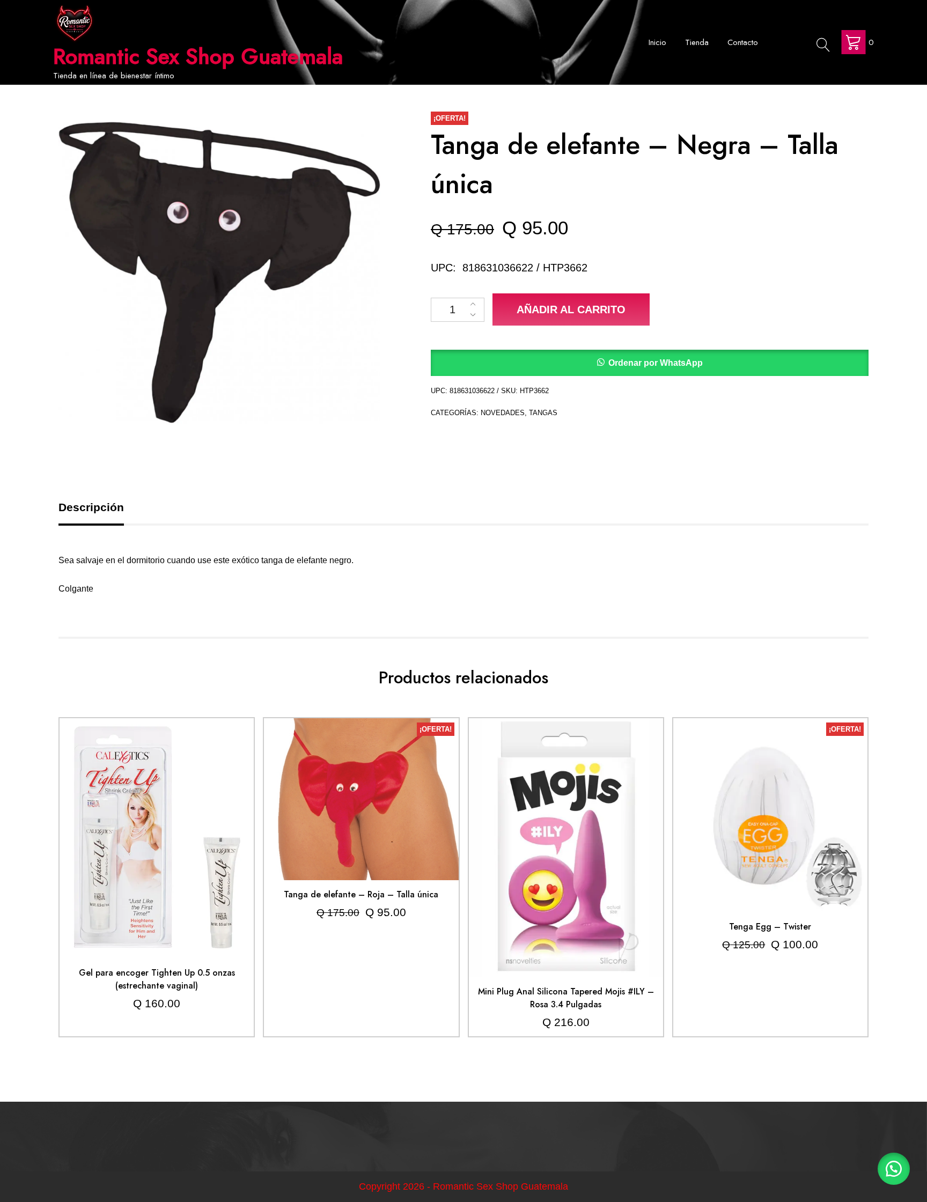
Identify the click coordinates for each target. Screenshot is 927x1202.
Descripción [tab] (91, 507)
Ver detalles (157, 846)
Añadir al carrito (571, 309)
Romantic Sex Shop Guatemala (198, 56)
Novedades (503, 413)
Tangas (543, 413)
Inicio (657, 42)
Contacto (742, 42)
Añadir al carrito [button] (157, 814)
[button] (650, 363)
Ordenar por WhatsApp (655, 362)
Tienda (697, 42)
